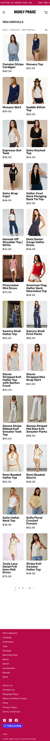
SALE (5, 677)
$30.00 (30, 114)
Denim (6, 663)
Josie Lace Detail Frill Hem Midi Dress (10, 568)
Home (5, 30)
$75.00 (7, 576)
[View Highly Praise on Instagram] (4, 720)
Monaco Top (34, 64)
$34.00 (7, 111)
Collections (15, 30)
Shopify (33, 739)
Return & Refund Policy (15, 698)
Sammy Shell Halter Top (12, 333)
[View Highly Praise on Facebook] (16, 720)
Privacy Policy (10, 707)
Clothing (7, 637)
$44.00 (7, 389)
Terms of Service (11, 711)
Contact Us (8, 689)
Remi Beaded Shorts (35, 476)
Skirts (6, 659)
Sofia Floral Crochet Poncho (34, 520)
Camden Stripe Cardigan (13, 66)
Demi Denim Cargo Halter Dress (35, 242)
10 (29, 588)
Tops (5, 646)
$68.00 (30, 435)
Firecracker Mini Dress (11, 287)
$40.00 (7, 71)
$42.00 (30, 157)
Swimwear (8, 641)
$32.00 (30, 68)
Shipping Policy (10, 694)
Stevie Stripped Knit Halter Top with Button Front (12, 380)
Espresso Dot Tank (12, 152)
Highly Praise (14, 739)
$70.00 (7, 292)
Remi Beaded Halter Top (12, 476)
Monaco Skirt (12, 107)
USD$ (5, 734)
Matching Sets (10, 655)
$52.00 (7, 338)
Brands (6, 672)
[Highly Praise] (25, 12)
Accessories (9, 668)
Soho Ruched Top (35, 152)
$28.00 (7, 157)
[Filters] (46, 30)
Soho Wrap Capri (10, 195)
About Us (7, 685)
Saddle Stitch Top (35, 109)
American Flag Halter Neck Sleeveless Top (36, 288)
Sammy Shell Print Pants (35, 333)
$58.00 (30, 338)
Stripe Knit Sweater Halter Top (33, 566)
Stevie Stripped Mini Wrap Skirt (35, 377)
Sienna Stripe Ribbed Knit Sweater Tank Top (12, 430)
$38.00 (7, 524)
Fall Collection (10, 633)
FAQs (5, 703)
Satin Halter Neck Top (11, 519)
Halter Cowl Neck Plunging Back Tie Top (36, 196)
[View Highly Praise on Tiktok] (10, 720)
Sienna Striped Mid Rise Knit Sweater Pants (36, 429)
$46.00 (7, 200)
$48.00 (30, 249)
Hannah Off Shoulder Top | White (13, 242)
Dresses (7, 650)
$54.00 (7, 438)
